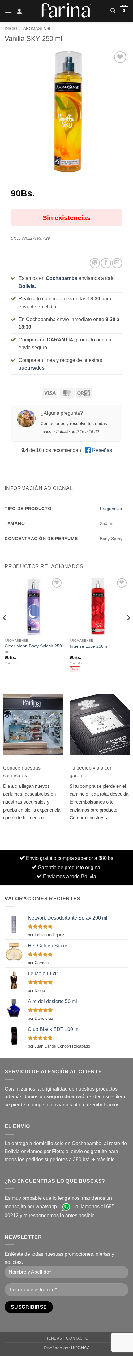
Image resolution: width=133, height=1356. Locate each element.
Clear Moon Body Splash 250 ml (33, 649)
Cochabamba (61, 278)
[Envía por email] (117, 263)
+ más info (103, 1159)
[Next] (128, 630)
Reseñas (102, 450)
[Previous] (5, 630)
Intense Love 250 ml (89, 646)
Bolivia (27, 286)
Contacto (77, 1338)
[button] (8, 10)
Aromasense (37, 28)
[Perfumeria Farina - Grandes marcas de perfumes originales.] (66, 10)
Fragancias (111, 508)
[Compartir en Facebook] (106, 263)
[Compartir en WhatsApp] (95, 263)
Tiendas (53, 1338)
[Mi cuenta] (19, 11)
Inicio (11, 28)
